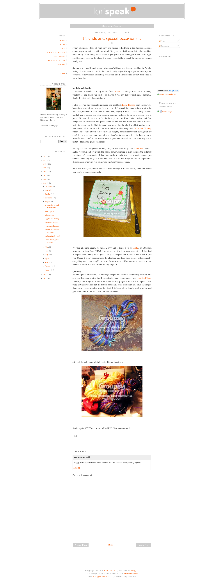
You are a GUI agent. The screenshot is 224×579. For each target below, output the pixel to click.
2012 (44, 156)
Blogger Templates (102, 576)
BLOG (62, 44)
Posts (162, 41)
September (48, 197)
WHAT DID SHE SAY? (56, 52)
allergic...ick (49, 215)
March (47, 262)
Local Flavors (128, 104)
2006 (44, 179)
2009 (44, 167)
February (48, 266)
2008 (44, 171)
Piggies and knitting (52, 218)
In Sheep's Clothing (142, 128)
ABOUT (61, 40)
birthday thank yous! (52, 236)
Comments (164, 46)
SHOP (62, 73)
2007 (44, 175)
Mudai (135, 247)
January (47, 270)
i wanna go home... (52, 226)
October (48, 194)
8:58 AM (76, 468)
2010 (44, 164)
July (46, 247)
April (47, 258)
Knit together (49, 211)
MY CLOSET (59, 56)
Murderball (138, 148)
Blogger (135, 570)
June (46, 250)
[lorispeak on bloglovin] (168, 91)
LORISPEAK (110, 570)
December (48, 186)
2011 (44, 160)
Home (110, 544)
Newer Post (81, 544)
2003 (44, 278)
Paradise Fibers (144, 277)
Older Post (143, 544)
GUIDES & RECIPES (56, 60)
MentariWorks (131, 573)
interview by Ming (51, 222)
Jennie (117, 91)
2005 (44, 183)
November (48, 190)
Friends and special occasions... (112, 38)
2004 (44, 274)
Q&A (63, 48)
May (46, 254)
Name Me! (61, 64)
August (47, 201)
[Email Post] (112, 436)
